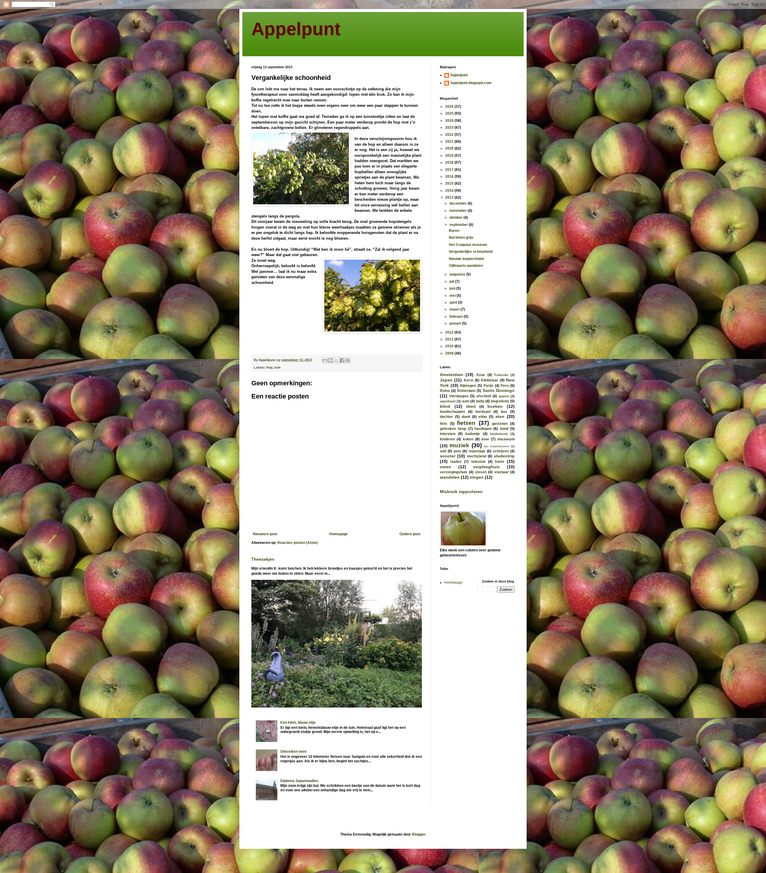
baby (480, 401)
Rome (445, 391)
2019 (450, 155)
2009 (450, 353)
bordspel (482, 412)
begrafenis (500, 401)
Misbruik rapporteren (461, 491)
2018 (450, 162)
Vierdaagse (459, 396)
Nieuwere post (265, 534)
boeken (495, 406)
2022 (450, 135)
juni (452, 288)
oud (443, 451)
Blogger (418, 834)
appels (503, 396)
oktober (456, 217)
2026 (450, 106)
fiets (443, 424)
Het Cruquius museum (468, 245)
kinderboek (499, 434)
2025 (450, 113)
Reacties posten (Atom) (297, 543)
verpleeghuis (486, 466)
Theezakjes (262, 559)
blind (445, 406)
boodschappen (452, 412)
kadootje (472, 434)
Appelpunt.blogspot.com (471, 83)
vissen (481, 472)
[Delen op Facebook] (342, 360)
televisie (478, 462)
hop (269, 367)
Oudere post (409, 534)
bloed (470, 406)
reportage (477, 451)
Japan (446, 380)
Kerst (468, 380)
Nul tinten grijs (461, 237)
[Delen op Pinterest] (348, 360)
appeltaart (448, 401)
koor (485, 439)
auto (465, 401)
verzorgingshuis (453, 472)
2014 (450, 190)
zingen (477, 477)
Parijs (488, 386)
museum (506, 438)
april (453, 302)
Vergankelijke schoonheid (471, 252)
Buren (454, 231)
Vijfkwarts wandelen (466, 266)
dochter (446, 417)
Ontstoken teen (293, 751)
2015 (450, 183)
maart (454, 309)
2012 (450, 332)
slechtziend (476, 456)
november (458, 211)
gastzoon (499, 424)
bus (504, 412)
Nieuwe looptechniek (466, 259)
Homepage (338, 534)
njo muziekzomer (496, 446)
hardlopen (483, 429)
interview (447, 434)
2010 (450, 346)
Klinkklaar (489, 380)
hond (504, 429)
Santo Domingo (499, 390)
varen (445, 466)
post (457, 451)
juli (452, 281)
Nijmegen (468, 386)
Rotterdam (466, 391)
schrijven (501, 451)
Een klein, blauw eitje (298, 722)
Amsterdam (451, 374)
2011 (450, 339)
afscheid (483, 396)
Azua (480, 375)
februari (456, 316)
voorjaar (501, 472)
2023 (450, 127)
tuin (277, 367)
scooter (447, 456)
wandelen (450, 477)
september (459, 225)
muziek (459, 445)
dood (466, 417)
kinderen (447, 439)
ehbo (482, 417)
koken (468, 439)
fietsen (466, 423)
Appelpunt (296, 29)
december (458, 203)
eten (500, 416)
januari (455, 323)
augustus (457, 274)
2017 (450, 170)
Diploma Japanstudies (299, 781)
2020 (450, 148)
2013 (450, 197)
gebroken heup (453, 429)
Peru (505, 386)
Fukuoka (501, 375)
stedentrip (504, 456)
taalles (456, 462)
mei (453, 295)
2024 (450, 120)
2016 (450, 176)
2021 (450, 141)
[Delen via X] (336, 360)
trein (499, 461)
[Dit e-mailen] (325, 360)
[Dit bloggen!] (331, 360)
